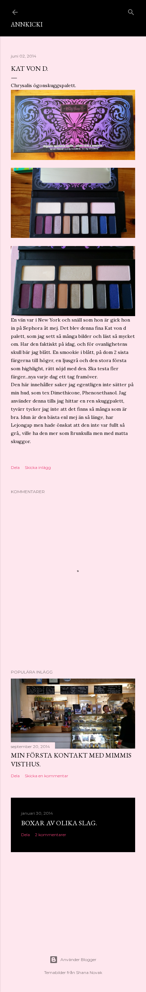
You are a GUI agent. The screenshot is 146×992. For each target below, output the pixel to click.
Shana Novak (89, 972)
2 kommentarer (50, 834)
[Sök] (131, 10)
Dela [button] (15, 467)
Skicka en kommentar (46, 775)
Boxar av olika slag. (59, 822)
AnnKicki (26, 24)
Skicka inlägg (38, 467)
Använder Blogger (78, 959)
